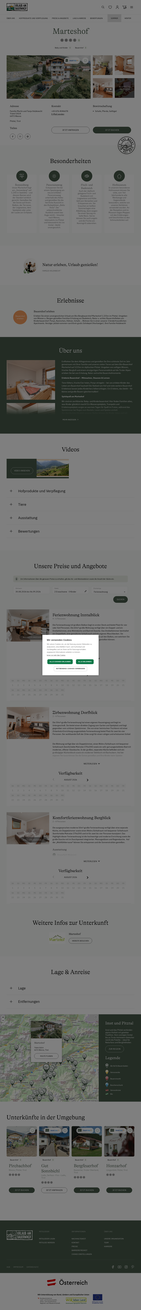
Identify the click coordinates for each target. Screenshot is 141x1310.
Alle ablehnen (84, 662)
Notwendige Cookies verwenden (70, 668)
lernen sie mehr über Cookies (56, 655)
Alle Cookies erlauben (60, 662)
